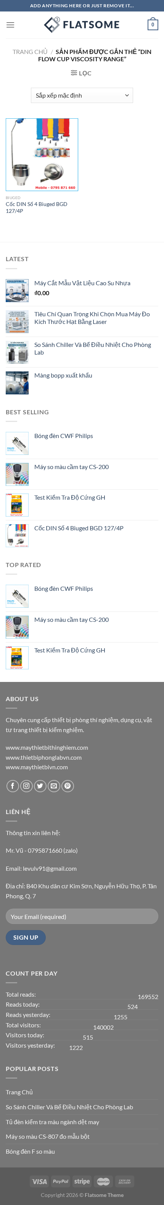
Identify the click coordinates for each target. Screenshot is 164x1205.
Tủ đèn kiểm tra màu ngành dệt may (52, 1121)
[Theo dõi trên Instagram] (26, 786)
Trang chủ (30, 51)
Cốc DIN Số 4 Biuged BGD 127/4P (37, 207)
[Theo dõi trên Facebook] (12, 786)
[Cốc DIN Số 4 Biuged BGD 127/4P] (42, 154)
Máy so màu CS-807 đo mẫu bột (48, 1136)
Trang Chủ (19, 1091)
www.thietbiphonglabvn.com (44, 757)
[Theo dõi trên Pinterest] (67, 786)
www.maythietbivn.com (37, 766)
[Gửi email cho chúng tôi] (54, 786)
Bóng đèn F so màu (30, 1151)
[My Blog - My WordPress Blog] (82, 25)
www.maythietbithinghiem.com (47, 747)
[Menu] (10, 24)
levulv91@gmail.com (50, 868)
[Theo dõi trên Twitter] (40, 786)
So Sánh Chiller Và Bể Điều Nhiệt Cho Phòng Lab (69, 1106)
